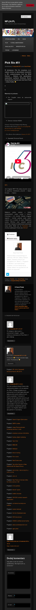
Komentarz (11, 573)
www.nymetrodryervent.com (19, 525)
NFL (19, 39)
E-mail (11, 604)
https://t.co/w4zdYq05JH (24, 126)
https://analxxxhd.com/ (13, 541)
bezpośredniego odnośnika (18, 280)
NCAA (24, 39)
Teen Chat (15, 441)
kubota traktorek (16, 509)
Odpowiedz (11, 341)
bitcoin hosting (16, 453)
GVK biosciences (17, 517)
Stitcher (25, 228)
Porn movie (15, 456)
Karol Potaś (27, 66)
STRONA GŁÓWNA (10, 39)
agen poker (15, 528)
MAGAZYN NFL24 (20, 46)
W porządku (30, 5)
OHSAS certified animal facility (20, 521)
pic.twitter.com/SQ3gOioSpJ (12, 130)
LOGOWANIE (15, 50)
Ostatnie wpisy (12, 238)
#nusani (7, 128)
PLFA (6, 42)
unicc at (14, 476)
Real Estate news (17, 460)
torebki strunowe (16, 493)
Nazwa (11, 595)
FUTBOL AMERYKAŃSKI (17, 42)
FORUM (7, 50)
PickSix (12, 279)
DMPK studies (16, 423)
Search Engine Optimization (19, 419)
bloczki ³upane (16, 490)
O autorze (11, 234)
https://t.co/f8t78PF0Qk (15, 128)
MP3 (6, 185)
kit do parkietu (16, 486)
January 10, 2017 (26, 134)
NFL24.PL (10, 21)
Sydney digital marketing (19, 437)
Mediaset (14, 449)
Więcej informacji (6, 8)
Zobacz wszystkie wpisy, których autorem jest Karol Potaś (22, 307)
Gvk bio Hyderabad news (19, 513)
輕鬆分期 (14, 445)
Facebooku (25, 226)
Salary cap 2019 (9, 46)
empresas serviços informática (20, 433)
